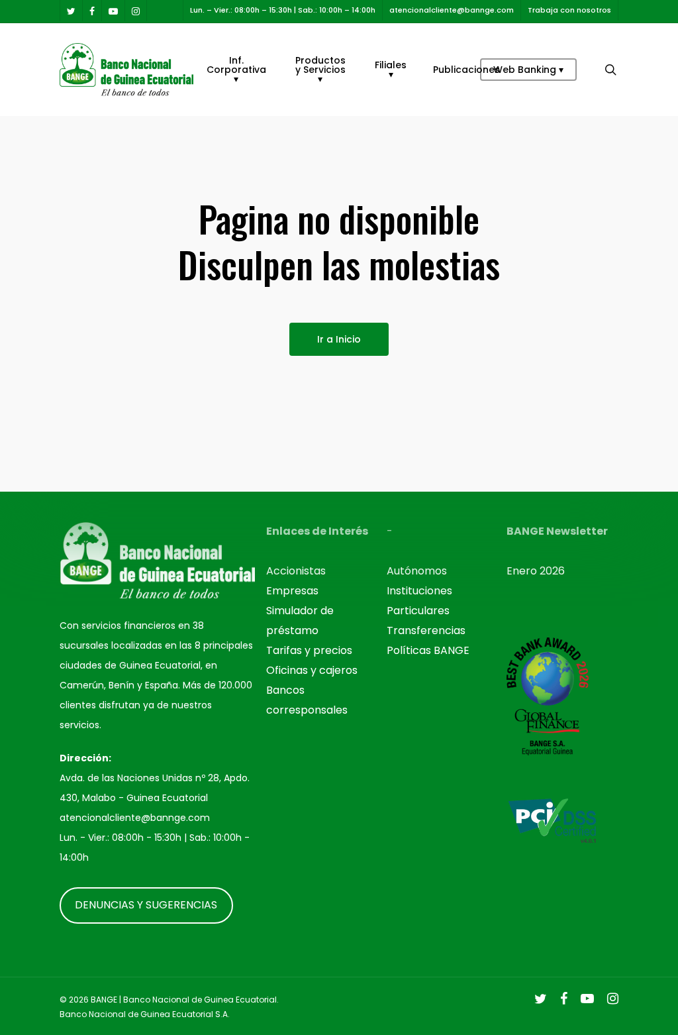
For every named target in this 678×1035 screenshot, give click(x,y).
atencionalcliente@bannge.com (135, 817)
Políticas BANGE (428, 650)
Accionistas (296, 570)
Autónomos (417, 570)
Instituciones (419, 590)
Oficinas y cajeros (312, 670)
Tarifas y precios (309, 650)
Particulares (418, 610)
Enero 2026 (536, 570)
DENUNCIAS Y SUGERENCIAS (146, 904)
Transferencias (426, 630)
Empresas (292, 590)
